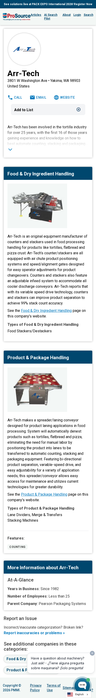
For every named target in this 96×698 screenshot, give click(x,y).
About (66, 14)
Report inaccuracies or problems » (34, 633)
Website (67, 97)
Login (77, 14)
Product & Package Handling (44, 494)
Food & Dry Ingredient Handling (46, 310)
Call (18, 97)
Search (88, 14)
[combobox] (78, 694)
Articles (36, 14)
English (79, 694)
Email (41, 97)
